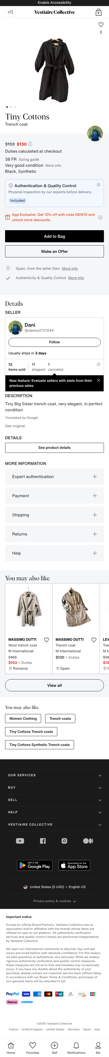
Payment (20, 496)
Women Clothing (23, 718)
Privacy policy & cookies (52, 901)
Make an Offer (54, 251)
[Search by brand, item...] (10, 12)
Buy (12, 788)
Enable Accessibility (54, 2)
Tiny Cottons (27, 117)
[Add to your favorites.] (47, 640)
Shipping (20, 515)
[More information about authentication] (99, 185)
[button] (98, 12)
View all (54, 685)
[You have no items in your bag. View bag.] (98, 12)
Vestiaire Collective (30, 825)
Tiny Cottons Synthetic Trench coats (39, 744)
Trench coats (60, 718)
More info (53, 165)
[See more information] (100, 217)
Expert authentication (33, 476)
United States (55, 1029)
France (13, 1029)
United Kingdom (32, 1029)
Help (16, 553)
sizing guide (29, 159)
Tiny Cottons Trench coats (31, 731)
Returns (19, 534)
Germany (74, 1029)
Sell (12, 800)
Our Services (22, 775)
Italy (97, 1029)
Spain (87, 1029)
